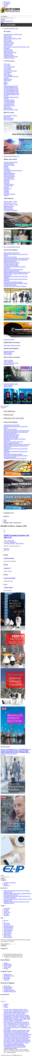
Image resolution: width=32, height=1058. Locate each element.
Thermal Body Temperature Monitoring (16, 1043)
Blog (5, 521)
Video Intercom (7, 1030)
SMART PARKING (16, 1040)
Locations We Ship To (9, 990)
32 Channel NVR (17, 1022)
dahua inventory (20, 543)
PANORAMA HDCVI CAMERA (15, 1024)
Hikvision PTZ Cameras (14, 1045)
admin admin (11, 540)
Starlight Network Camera (19, 1011)
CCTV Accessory (11, 1026)
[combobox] (8, 18)
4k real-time (7, 923)
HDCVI (6, 884)
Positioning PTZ (8, 1016)
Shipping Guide (7, 988)
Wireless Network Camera (18, 1012)
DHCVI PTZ (26, 1019)
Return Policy (7, 978)
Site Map (6, 968)
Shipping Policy (8, 974)
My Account (7, 2)
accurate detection (8, 930)
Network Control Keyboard (19, 1030)
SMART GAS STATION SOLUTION (17, 1038)
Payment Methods (8, 987)
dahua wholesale (11, 543)
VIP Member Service (9, 975)
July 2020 (6, 914)
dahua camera (7, 934)
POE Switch (15, 1027)
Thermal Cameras (12, 1048)
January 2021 (7, 912)
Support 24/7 (7, 568)
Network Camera (8, 1009)
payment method (8, 587)
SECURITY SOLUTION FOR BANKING (20, 1034)
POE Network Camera (18, 1016)
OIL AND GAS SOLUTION (18, 1037)
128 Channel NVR (12, 1023)
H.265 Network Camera (19, 1013)
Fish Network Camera (9, 1015)
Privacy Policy (7, 967)
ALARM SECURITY (18, 1042)
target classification (8, 927)
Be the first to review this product (9, 753)
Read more (6, 548)
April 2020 (6, 915)
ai (4, 922)
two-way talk (7, 924)
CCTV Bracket (7, 1027)
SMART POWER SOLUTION (12, 1035)
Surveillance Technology (10, 882)
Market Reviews (8, 964)
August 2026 (7, 908)
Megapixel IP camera (18, 1009)
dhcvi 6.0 (6, 920)
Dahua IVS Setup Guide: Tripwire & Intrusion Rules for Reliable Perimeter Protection (17, 894)
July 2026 (6, 909)
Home (5, 520)
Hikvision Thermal (11, 1047)
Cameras (18, 1047)
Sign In (5, 6)
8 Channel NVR (18, 1020)
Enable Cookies (7, 965)
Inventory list (13, 542)
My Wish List (7, 3)
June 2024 (6, 911)
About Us (6, 963)
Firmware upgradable (9, 578)
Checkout (6, 4)
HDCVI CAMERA (8, 1020)
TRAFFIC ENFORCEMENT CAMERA (17, 1017)
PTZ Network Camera (16, 1019)
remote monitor (7, 931)
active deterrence (8, 933)
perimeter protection (9, 926)
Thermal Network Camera (21, 1015)
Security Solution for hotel (18, 1031)
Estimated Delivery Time (10, 991)
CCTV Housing (23, 1027)
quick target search (8, 928)
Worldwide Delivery (9, 558)
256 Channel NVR (22, 1023)
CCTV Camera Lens (22, 1026)
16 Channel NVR (8, 1022)
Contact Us (6, 980)
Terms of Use (7, 986)
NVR (22, 1047)
